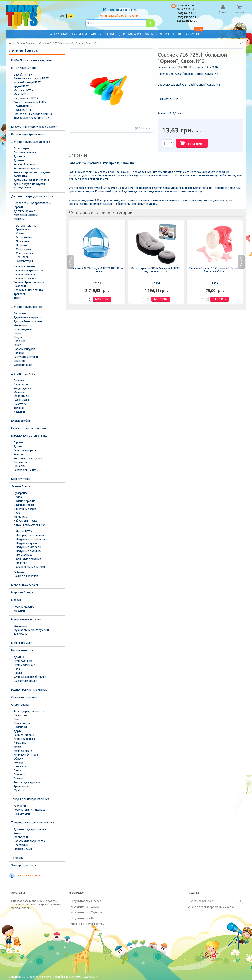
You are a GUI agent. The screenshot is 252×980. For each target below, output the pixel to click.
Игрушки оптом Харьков (86, 912)
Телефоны (20, 634)
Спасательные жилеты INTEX (33, 114)
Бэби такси (21, 384)
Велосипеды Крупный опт (28, 134)
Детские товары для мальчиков (32, 196)
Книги (17, 833)
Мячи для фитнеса (26, 754)
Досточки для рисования (30, 829)
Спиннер (19, 360)
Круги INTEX (21, 86)
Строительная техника (29, 290)
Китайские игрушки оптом (88, 923)
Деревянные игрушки (28, 317)
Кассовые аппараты (26, 168)
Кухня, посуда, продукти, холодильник (29, 185)
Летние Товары (21, 486)
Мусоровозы (24, 237)
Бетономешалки (26, 225)
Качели (18, 454)
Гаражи (18, 207)
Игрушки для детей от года (29, 435)
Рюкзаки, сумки (23, 848)
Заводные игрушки (26, 450)
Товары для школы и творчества (32, 822)
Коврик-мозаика (24, 606)
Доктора (19, 156)
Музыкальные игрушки (26, 619)
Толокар (19, 407)
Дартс (18, 731)
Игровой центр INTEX (27, 82)
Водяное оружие (24, 501)
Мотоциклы (21, 396)
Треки (17, 297)
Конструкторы (20, 478)
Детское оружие (24, 211)
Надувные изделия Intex (29, 524)
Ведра (18, 497)
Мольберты (21, 837)
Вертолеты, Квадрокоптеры (32, 203)
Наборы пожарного (26, 278)
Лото (17, 668)
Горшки (18, 442)
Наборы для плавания (30, 535)
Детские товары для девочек (30, 141)
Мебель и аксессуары (25, 585)
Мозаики (16, 599)
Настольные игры (22, 650)
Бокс (17, 719)
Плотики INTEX (23, 106)
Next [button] (241, 262)
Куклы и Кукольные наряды (31, 180)
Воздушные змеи (25, 508)
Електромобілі (20, 420)
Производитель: (167, 67)
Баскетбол (21, 715)
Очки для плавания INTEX (30, 102)
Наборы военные (24, 266)
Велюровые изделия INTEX (31, 78)
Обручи (18, 758)
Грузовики (22, 229)
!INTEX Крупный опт (23, 67)
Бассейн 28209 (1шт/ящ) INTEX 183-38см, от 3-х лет (97, 270)
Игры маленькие (24, 665)
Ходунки (19, 411)
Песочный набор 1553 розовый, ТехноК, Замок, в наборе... (214, 270)
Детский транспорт (24, 373)
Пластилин (21, 845)
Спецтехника (24, 253)
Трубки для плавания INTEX (31, 117)
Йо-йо (17, 333)
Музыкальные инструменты (32, 630)
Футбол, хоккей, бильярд (30, 676)
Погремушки (22, 813)
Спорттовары (20, 704)
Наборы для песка (25, 520)
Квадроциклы (23, 388)
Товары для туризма (27, 782)
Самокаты (20, 766)
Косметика (21, 176)
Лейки (17, 512)
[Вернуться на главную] (10, 43)
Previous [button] (70, 262)
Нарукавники (24, 555)
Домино (19, 657)
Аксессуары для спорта (29, 711)
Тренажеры (21, 786)
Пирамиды (20, 462)
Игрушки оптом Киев (84, 918)
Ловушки (19, 341)
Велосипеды (22, 723)
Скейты (18, 778)
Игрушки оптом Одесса (86, 901)
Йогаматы (20, 742)
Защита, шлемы (24, 735)
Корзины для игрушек (28, 458)
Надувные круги (26, 543)
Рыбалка (19, 572)
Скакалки (20, 774)
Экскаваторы (24, 261)
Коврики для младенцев (30, 809)
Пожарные (23, 241)
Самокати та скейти (24, 697)
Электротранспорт (23, 865)
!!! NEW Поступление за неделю (31, 60)
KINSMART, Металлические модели (34, 126)
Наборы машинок (25, 274)
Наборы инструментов (28, 270)
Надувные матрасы (28, 547)
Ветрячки (20, 313)
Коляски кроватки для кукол (32, 172)
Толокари (17, 857)
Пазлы (18, 672)
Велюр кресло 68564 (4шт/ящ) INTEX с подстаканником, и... (156, 270)
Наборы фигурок (24, 349)
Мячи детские (23, 750)
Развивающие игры (26, 470)
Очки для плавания (28, 558)
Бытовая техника (25, 152)
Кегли (17, 746)
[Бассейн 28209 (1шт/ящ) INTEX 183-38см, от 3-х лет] (97, 244)
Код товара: (196, 67)
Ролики (18, 762)
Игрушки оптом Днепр (85, 906)
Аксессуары (21, 148)
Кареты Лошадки (25, 164)
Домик (18, 446)
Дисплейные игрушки (28, 321)
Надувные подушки (28, 551)
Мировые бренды (22, 592)
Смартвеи (20, 404)
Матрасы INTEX (23, 90)
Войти (223, 12)
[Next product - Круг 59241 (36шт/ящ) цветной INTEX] (242, 42)
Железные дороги (26, 214)
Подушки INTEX (23, 110)
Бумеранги (21, 493)
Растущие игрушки (26, 356)
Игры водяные (23, 329)
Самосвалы (23, 249)
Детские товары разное (26, 306)
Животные (21, 325)
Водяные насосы (24, 504)
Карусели (20, 805)
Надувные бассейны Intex (32, 539)
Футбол (19, 790)
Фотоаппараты (23, 364)
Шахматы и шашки (25, 680)
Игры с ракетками (25, 738)
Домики (19, 160)
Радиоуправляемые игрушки (29, 689)
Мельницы (21, 516)
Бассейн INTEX (23, 74)
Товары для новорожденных (30, 799)
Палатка (19, 352)
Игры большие (23, 661)
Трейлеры (22, 257)
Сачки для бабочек (26, 576)
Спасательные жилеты (31, 566)
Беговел (19, 380)
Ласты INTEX (24, 531)
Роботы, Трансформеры (29, 282)
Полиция (21, 245)
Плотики (21, 562)
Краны (20, 233)
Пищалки (19, 466)
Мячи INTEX (21, 94)
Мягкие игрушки (21, 642)
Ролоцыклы (21, 400)
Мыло (17, 345)
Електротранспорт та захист (30, 428)
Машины (19, 218)
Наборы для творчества (29, 841)
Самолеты (20, 286)
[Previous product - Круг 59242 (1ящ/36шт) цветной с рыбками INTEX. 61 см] (240, 42)
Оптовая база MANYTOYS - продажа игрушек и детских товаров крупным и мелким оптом (36, 904)
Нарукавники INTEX (26, 98)
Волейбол (20, 727)
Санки (17, 770)
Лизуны (18, 337)
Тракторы (20, 294)
